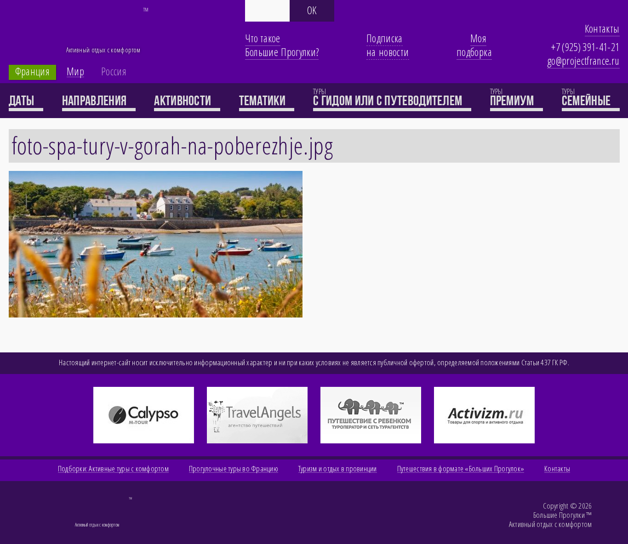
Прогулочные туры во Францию (233, 469)
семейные (587, 100)
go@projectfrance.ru (583, 60)
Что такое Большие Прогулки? (282, 45)
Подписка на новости (387, 45)
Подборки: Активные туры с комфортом (113, 469)
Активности (183, 100)
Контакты (602, 28)
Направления (95, 100)
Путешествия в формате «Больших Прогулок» (460, 469)
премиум (513, 100)
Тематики (263, 100)
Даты (23, 100)
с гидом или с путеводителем (388, 100)
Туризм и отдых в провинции (337, 469)
